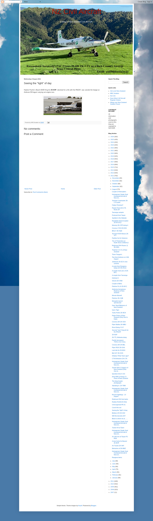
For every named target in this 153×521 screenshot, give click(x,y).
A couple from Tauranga (119, 275)
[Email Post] (48, 122)
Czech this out (116, 407)
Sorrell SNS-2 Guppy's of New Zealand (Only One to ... (120, 369)
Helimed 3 (115, 278)
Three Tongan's (117, 254)
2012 (112, 176)
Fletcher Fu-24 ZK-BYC (119, 286)
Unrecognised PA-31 (119, 405)
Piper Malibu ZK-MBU (119, 324)
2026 (112, 136)
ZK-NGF (114, 334)
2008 (112, 489)
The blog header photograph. (117, 382)
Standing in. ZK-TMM (119, 385)
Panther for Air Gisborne (120, 238)
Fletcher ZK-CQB (117, 298)
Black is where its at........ (120, 418)
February (115, 475)
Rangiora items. (117, 457)
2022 (112, 148)
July (113, 461)
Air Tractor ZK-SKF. (118, 446)
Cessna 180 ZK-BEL (118, 345)
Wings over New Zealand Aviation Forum (118, 103)
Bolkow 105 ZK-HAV (118, 413)
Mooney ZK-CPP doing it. (120, 225)
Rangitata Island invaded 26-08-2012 (120, 221)
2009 (112, 487)
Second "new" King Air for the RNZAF (120, 331)
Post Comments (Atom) (40, 192)
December (115, 178)
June (114, 464)
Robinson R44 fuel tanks (120, 399)
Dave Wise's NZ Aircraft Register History (117, 99)
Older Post (97, 189)
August (114, 189)
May (113, 466)
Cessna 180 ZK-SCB (119, 322)
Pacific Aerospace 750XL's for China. (119, 341)
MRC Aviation (114, 93)
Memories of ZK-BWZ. (119, 448)
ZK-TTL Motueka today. (119, 337)
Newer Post (28, 189)
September (116, 186)
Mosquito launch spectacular (117, 302)
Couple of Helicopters (119, 192)
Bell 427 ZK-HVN (117, 353)
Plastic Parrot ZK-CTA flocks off (119, 209)
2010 (112, 484)
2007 (112, 492)
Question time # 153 (118, 374)
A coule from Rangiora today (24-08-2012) (119, 267)
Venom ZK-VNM (117, 281)
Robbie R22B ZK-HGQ (119, 402)
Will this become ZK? (119, 416)
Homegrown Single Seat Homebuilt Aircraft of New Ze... (120, 196)
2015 (112, 167)
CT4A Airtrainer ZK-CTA (119, 358)
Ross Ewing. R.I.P (118, 327)
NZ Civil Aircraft (76, 11)
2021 (112, 150)
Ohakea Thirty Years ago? (120, 356)
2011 (112, 481)
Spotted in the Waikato (119, 218)
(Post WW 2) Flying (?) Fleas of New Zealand (120, 377)
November (115, 181)
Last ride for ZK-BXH (118, 350)
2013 (112, 173)
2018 (112, 159)
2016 (112, 164)
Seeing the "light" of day (119, 410)
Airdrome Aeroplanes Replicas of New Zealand (119, 291)
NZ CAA (112, 96)
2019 (112, 156)
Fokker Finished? (117, 205)
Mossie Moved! (117, 295)
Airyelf (80, 505)
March (114, 472)
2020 (112, 153)
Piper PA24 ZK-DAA (118, 347)
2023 (112, 145)
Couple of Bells (117, 284)
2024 (112, 142)
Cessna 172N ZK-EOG (119, 228)
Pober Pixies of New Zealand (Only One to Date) (120, 317)
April (114, 469)
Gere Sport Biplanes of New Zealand (119, 306)
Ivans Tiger (115, 310)
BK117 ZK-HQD (117, 231)
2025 (112, 139)
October (115, 184)
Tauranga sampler (118, 212)
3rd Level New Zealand (117, 91)
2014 (112, 170)
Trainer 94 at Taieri (118, 428)
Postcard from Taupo (118, 215)
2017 (112, 162)
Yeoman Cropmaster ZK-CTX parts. (120, 201)
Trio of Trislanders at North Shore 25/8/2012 (120, 242)
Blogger (93, 505)
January (115, 478)
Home (63, 189)
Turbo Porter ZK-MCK (119, 313)
